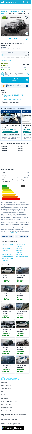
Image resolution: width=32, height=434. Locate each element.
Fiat (22, 11)
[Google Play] (7, 427)
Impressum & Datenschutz (9, 401)
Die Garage (4, 398)
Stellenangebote (6, 388)
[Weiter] (27, 25)
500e (2, 13)
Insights (3, 395)
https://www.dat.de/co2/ (11, 232)
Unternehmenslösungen (8, 411)
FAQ (2, 391)
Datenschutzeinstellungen (9, 419)
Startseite (4, 11)
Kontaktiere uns (6, 404)
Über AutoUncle (6, 385)
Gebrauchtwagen (14, 11)
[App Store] (19, 427)
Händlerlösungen (6, 407)
